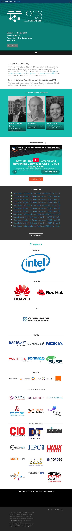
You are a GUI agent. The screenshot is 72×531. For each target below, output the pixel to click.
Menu (36, 52)
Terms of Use (13, 524)
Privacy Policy (20, 524)
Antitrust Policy (17, 526)
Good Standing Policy (27, 526)
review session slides (47, 73)
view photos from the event (26, 73)
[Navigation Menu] (70, 2)
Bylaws (26, 524)
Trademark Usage (14, 520)
